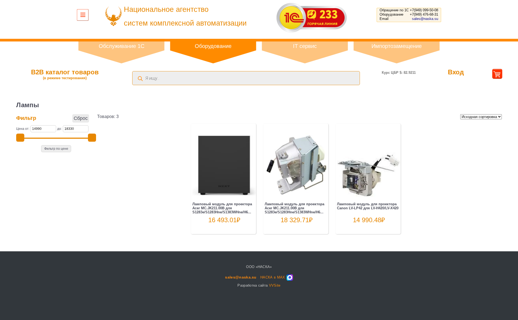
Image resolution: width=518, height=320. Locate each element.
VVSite (275, 285)
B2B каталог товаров (65, 74)
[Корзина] (497, 77)
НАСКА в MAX (272, 277)
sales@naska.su (425, 19)
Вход (456, 72)
